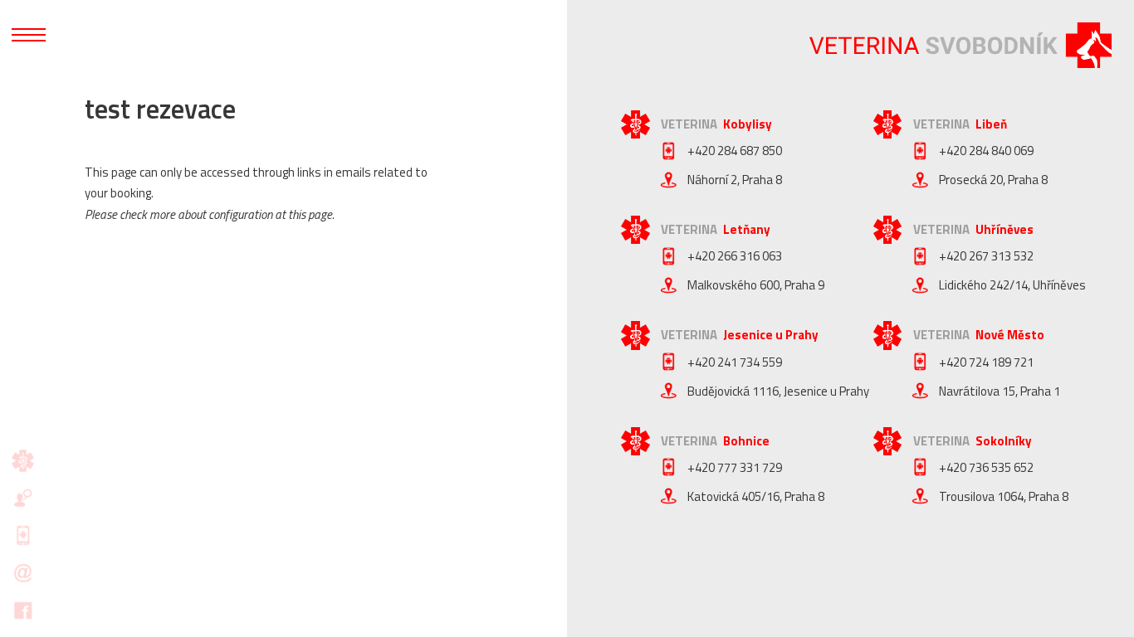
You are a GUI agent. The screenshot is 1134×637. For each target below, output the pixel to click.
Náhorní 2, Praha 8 (734, 179)
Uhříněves (1004, 229)
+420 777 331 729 (734, 467)
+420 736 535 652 (986, 467)
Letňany (746, 229)
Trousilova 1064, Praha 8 (1003, 496)
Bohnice (746, 440)
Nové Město (1009, 334)
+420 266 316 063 (734, 255)
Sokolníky (1003, 440)
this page (310, 214)
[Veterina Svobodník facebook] (23, 610)
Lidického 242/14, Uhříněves (1012, 284)
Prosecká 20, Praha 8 (993, 179)
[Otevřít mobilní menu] (29, 34)
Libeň (991, 124)
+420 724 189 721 (986, 362)
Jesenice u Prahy (771, 334)
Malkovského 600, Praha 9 (755, 284)
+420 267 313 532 (986, 255)
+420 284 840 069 (986, 150)
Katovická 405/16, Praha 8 (755, 496)
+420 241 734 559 (734, 362)
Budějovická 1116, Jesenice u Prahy (778, 391)
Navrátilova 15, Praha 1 (999, 391)
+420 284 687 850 (734, 150)
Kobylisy (747, 124)
